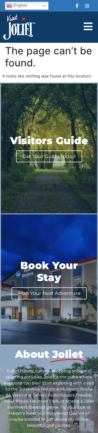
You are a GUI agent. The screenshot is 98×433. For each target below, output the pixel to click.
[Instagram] (87, 5)
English (20, 5)
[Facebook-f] (76, 5)
